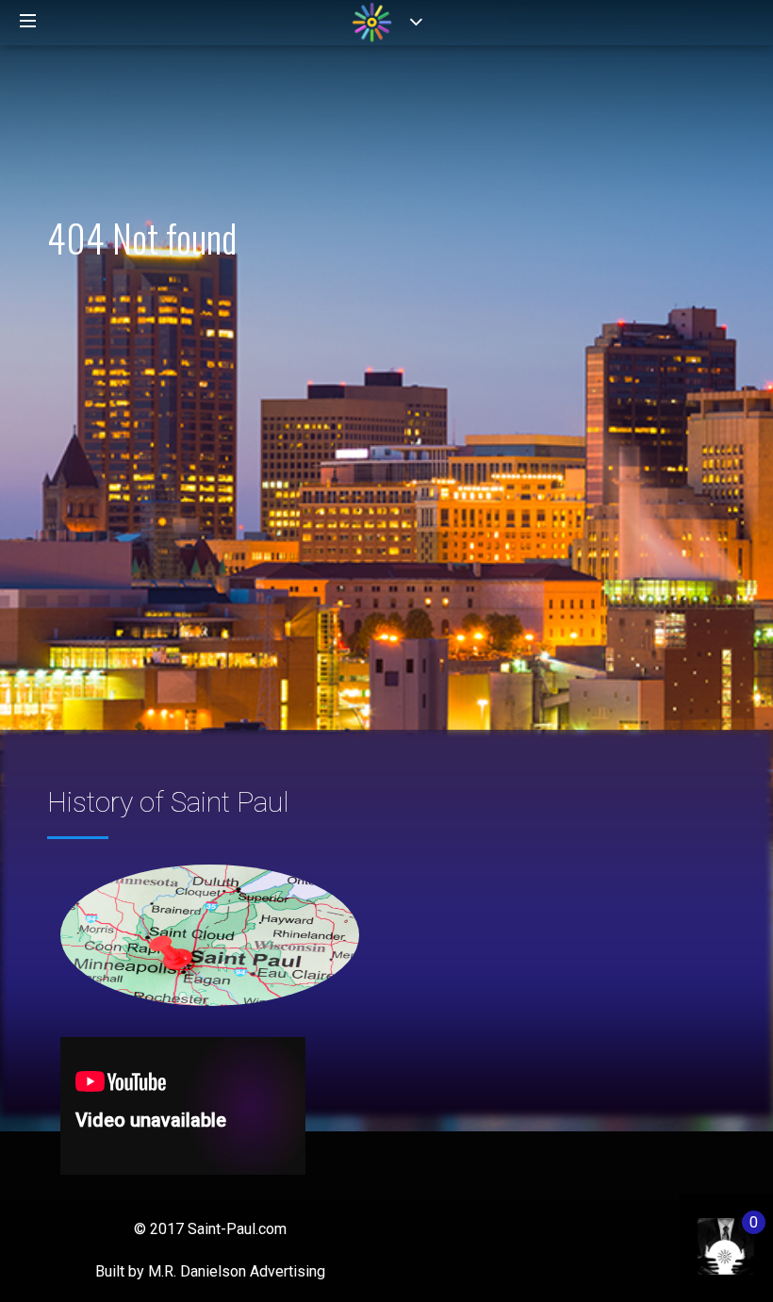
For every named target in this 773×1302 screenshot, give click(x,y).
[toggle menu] (28, 22)
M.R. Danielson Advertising (236, 1271)
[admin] (706, 1236)
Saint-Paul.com (237, 1229)
